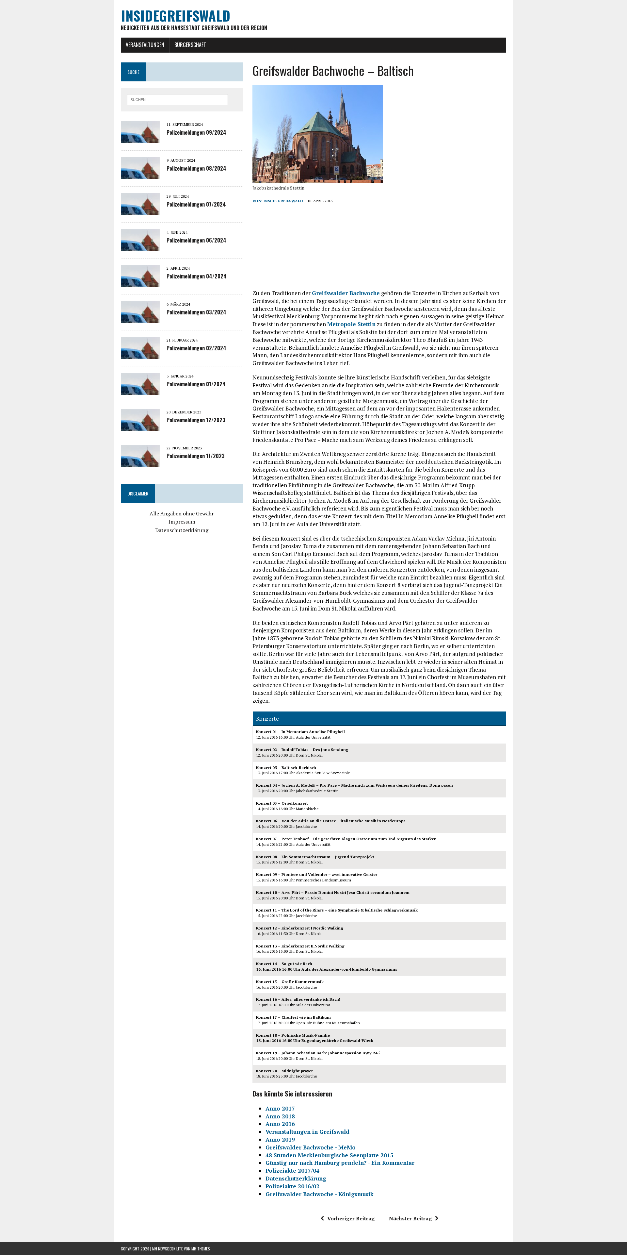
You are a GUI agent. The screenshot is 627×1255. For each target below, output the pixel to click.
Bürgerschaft (190, 45)
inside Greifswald (283, 200)
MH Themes (200, 1248)
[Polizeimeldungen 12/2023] (140, 426)
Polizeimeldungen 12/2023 (196, 420)
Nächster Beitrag (410, 1218)
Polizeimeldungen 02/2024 (196, 348)
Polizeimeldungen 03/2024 (196, 312)
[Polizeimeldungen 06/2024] (140, 246)
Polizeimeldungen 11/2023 (196, 456)
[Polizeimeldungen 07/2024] (140, 210)
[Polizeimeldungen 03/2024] (140, 318)
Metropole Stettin (351, 324)
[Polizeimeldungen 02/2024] (140, 354)
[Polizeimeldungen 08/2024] (140, 174)
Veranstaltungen (145, 45)
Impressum (182, 521)
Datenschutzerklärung (181, 530)
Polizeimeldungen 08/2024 (196, 168)
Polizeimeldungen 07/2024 (196, 204)
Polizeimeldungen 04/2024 (197, 276)
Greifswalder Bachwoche (346, 293)
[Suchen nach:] (177, 99)
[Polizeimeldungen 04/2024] (140, 282)
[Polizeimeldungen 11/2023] (140, 462)
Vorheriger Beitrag (351, 1218)
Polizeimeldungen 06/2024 (196, 240)
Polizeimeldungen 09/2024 (196, 132)
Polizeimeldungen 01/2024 (196, 384)
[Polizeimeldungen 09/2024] (140, 138)
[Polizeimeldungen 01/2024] (140, 390)
